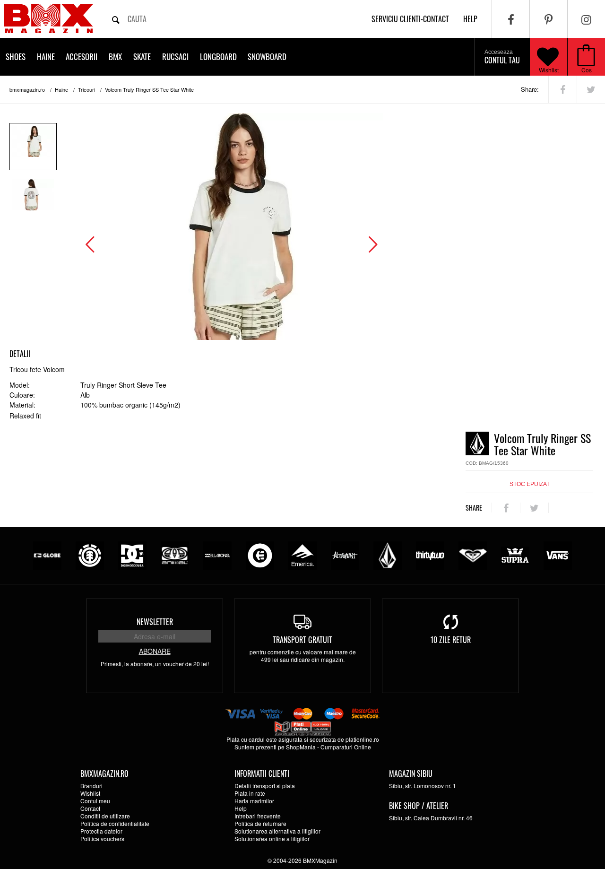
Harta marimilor (254, 801)
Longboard (218, 56)
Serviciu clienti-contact (410, 19)
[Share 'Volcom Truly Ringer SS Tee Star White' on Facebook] (563, 89)
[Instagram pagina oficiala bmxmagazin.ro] (586, 19)
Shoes (16, 56)
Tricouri (86, 89)
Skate (142, 56)
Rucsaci (175, 56)
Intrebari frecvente (257, 816)
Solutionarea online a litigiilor (272, 838)
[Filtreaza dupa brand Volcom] (387, 554)
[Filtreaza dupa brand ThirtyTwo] (430, 554)
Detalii (19, 353)
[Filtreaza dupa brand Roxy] (472, 554)
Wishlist (549, 70)
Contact (90, 808)
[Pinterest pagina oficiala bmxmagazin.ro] (548, 19)
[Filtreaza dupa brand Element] (90, 554)
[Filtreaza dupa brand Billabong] (217, 554)
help (470, 19)
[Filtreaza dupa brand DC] (132, 554)
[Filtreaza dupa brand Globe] (47, 554)
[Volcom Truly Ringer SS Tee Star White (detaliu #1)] (33, 200)
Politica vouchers (102, 838)
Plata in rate (249, 793)
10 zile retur (451, 639)
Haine (46, 56)
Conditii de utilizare (105, 816)
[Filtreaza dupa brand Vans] (558, 554)
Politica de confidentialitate (114, 823)
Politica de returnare (260, 823)
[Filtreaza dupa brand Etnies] (260, 554)
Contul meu (95, 801)
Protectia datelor (101, 831)
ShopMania (301, 747)
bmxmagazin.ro (27, 89)
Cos (586, 70)
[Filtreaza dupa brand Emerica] (302, 554)
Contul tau (502, 57)
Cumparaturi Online (345, 747)
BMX (115, 56)
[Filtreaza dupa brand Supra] (515, 554)
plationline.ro (362, 739)
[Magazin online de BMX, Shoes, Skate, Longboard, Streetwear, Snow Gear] (48, 18)
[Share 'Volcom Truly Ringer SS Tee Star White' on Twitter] (591, 89)
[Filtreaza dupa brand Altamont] (345, 554)
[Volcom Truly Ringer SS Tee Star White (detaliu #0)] (33, 146)
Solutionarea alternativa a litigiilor (277, 831)
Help (240, 808)
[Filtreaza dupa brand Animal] (175, 554)
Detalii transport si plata (264, 786)
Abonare (155, 651)
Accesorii (81, 56)
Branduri (91, 786)
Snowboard (267, 56)
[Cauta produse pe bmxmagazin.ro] (116, 19)
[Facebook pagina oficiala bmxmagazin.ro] (510, 19)
